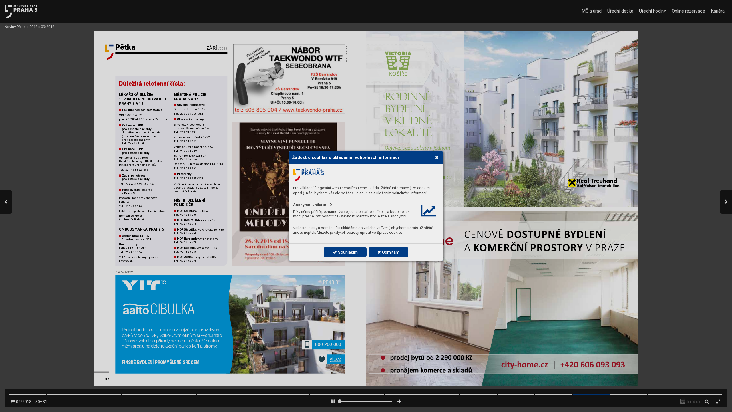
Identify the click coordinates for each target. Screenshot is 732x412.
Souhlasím (347, 252)
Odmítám (390, 252)
